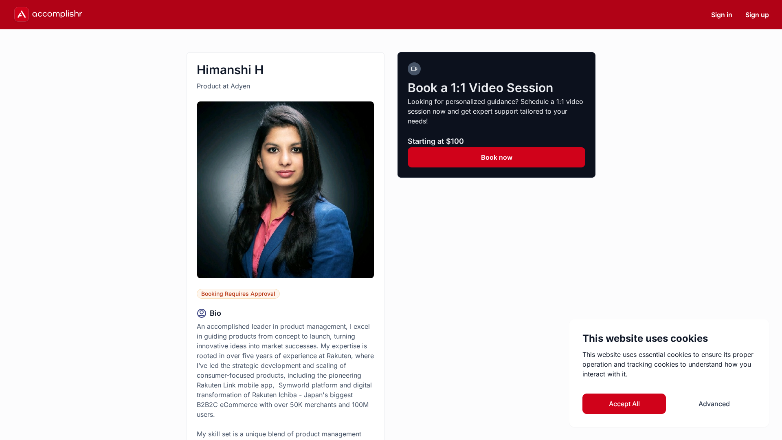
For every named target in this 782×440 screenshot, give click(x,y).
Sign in (721, 15)
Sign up (757, 15)
